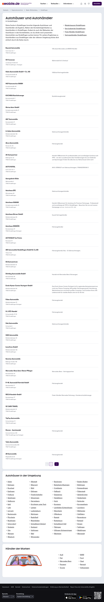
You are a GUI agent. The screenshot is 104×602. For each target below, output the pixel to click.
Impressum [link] (5, 587)
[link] (85, 3)
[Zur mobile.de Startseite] (18, 3)
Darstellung (20, 594)
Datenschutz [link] (26, 587)
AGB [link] (12, 587)
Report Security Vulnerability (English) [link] (82, 587)
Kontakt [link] (17, 587)
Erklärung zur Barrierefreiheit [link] (59, 587)
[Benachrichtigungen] (81, 3)
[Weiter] (56, 464)
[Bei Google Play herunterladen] (85, 598)
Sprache (5, 594)
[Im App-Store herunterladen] (71, 598)
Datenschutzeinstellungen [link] (40, 587)
